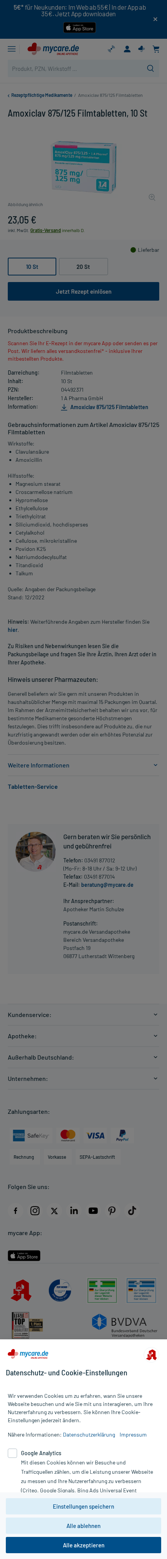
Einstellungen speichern (83, 1506)
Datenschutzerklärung (89, 1434)
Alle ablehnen (83, 1525)
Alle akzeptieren (83, 1545)
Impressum (133, 1434)
